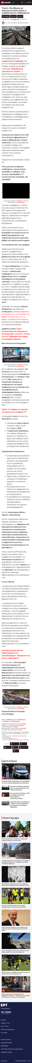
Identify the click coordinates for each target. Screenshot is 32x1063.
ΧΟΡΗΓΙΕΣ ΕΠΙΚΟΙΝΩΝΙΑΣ (8, 1029)
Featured (6, 16)
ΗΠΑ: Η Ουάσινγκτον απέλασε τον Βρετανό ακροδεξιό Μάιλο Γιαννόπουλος (14, 839)
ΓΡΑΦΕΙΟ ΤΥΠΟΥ (5, 1023)
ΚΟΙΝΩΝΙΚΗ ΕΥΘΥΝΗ (6, 1043)
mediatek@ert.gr (5, 1008)
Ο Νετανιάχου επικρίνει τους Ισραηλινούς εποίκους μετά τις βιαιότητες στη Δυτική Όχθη (14, 929)
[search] (22, 2)
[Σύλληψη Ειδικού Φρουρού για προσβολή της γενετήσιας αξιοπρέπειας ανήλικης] (16, 771)
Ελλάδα (21, 720)
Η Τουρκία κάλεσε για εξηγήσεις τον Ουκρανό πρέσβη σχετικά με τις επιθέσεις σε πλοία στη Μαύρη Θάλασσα (16, 862)
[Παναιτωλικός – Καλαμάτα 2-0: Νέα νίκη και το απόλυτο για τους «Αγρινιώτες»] (16, 963)
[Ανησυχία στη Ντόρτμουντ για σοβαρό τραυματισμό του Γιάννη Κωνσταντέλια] (16, 896)
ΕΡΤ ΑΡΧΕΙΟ (4, 1032)
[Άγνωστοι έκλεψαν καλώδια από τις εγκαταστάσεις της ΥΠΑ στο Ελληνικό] (5, 788)
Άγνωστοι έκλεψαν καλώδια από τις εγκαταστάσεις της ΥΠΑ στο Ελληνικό (19, 788)
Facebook (21, 725)
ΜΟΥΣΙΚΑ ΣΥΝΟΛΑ (6, 1039)
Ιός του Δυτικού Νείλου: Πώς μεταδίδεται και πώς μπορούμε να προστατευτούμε (20, 795)
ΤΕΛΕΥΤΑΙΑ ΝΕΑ (11, 818)
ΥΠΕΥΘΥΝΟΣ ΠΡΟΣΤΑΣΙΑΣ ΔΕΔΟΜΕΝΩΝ (12, 1049)
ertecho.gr (21, 202)
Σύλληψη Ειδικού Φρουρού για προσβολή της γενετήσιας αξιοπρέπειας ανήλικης (16, 782)
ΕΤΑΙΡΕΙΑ (3, 1020)
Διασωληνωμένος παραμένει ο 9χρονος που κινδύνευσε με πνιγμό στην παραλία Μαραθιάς (20, 804)
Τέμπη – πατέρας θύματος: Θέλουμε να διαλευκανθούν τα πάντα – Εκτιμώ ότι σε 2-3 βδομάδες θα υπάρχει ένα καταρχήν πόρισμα (16, 334)
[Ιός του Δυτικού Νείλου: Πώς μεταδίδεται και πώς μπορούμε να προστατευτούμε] (5, 794)
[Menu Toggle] (13, 2)
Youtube (23, 728)
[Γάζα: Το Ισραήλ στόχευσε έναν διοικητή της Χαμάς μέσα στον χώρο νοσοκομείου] (16, 941)
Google (23, 724)
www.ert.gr (4, 1061)
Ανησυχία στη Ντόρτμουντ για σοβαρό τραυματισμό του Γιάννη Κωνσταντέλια (14, 906)
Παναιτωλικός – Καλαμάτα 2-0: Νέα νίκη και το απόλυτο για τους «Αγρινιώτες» (16, 973)
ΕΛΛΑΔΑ (13, 16)
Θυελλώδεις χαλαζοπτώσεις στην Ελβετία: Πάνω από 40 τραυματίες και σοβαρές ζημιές (15, 884)
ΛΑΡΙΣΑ (20, 16)
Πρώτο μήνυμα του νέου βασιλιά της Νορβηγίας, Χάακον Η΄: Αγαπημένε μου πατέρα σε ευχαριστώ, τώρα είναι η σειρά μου (16, 995)
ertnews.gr (16, 736)
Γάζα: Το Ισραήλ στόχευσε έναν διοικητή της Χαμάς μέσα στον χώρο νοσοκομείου (15, 951)
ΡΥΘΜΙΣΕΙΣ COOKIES (6, 1052)
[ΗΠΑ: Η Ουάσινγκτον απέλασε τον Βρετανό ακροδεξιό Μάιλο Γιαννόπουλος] (16, 829)
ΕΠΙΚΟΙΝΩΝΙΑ (4, 1046)
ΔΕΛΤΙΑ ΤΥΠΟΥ (5, 1026)
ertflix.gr (20, 201)
